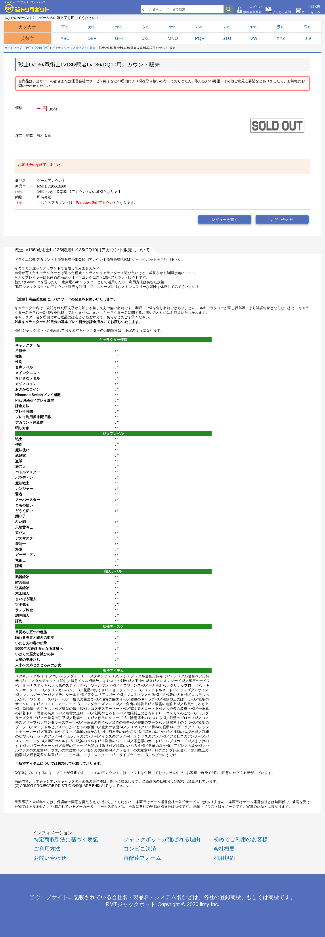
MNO (173, 38)
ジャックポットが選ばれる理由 (162, 839)
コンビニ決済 (140, 849)
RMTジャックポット (131, 904)
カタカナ (27, 26)
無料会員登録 (252, 11)
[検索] (228, 9)
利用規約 (224, 858)
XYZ (281, 38)
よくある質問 (281, 11)
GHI (119, 38)
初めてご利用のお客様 (241, 839)
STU (226, 38)
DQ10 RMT (41, 47)
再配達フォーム (142, 858)
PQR (200, 38)
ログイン (255, 6)
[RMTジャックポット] (27, 8)
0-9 (307, 38)
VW (253, 38)
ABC (65, 38)
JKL (146, 38)
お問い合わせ (282, 220)
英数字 (27, 38)
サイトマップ (13, 47)
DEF (92, 38)
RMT (28, 47)
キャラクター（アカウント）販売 (74, 47)
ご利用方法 (47, 849)
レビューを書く (225, 220)
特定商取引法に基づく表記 (66, 839)
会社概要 (224, 849)
